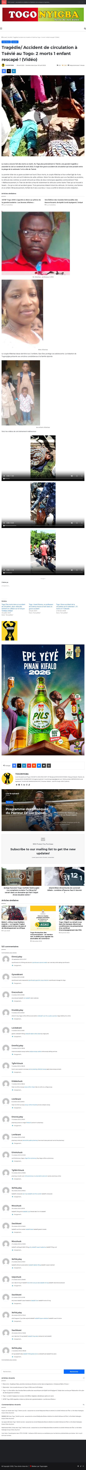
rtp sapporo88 (6, 1422)
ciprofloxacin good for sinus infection (38, 980)
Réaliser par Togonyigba (39, 1466)
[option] (43, 810)
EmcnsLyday (17, 1117)
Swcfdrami (16, 1223)
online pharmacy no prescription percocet (35, 1176)
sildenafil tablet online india (32, 1033)
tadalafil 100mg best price (30, 1354)
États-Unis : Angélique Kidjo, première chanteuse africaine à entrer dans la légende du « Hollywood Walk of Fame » (36, 1384)
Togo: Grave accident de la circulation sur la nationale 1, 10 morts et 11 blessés (67, 606)
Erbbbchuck (17, 1081)
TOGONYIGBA (9, 65)
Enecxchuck (17, 992)
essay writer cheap (29, 1087)
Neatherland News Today (8, 1427)
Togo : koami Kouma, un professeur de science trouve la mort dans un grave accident (41, 606)
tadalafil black (29, 1229)
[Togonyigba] (43, 15)
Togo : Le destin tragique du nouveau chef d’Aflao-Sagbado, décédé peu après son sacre (28, 1396)
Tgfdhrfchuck (18, 1170)
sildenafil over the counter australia (47, 1016)
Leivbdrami (17, 1028)
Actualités (10, 802)
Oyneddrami (17, 974)
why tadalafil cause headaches (37, 1247)
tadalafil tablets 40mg (35, 1265)
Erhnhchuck (17, 1152)
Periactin (28, 1122)
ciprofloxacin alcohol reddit (39, 962)
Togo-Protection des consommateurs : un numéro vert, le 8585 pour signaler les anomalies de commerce (41, 936)
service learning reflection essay (37, 1069)
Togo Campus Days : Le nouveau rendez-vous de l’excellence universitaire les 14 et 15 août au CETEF (35, 2)
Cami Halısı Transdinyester (9, 1433)
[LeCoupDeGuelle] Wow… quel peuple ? (25, 811)
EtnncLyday (17, 957)
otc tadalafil (26, 998)
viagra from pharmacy (31, 1158)
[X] (21, 785)
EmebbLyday (17, 1010)
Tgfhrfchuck (17, 1063)
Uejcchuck (16, 1277)
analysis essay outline (35, 1051)
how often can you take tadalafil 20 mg (37, 1282)
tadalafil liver (34, 1300)
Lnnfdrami (16, 1134)
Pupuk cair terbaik (6, 1410)
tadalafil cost (26, 1211)
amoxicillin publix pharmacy (30, 1140)
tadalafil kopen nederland (42, 1318)
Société (10, 37)
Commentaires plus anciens (9, 953)
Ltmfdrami (16, 1099)
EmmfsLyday (17, 1045)
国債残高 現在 (5, 1416)
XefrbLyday (17, 1188)
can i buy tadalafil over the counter (32, 1194)
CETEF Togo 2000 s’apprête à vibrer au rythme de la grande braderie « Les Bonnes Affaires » (29, 1399)
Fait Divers (6, 42)
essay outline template (31, 1105)
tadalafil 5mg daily (33, 1336)
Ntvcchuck (16, 1206)
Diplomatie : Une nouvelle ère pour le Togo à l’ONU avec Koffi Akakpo (23, 1387)
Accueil (5, 37)
